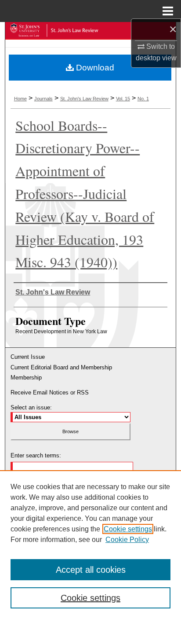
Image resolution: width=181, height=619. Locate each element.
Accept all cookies (91, 570)
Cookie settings (128, 529)
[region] (90, 544)
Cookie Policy (127, 539)
